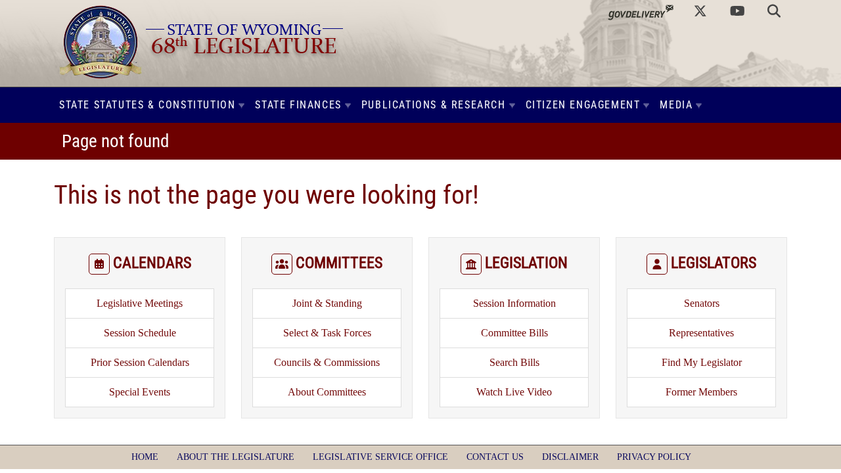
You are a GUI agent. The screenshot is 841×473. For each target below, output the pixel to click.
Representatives (701, 332)
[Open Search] (774, 11)
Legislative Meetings (140, 303)
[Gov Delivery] (640, 11)
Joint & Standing (327, 303)
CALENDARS (152, 263)
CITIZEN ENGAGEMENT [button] (583, 105)
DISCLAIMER (570, 457)
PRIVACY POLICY (654, 457)
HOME (144, 457)
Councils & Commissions (327, 362)
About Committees (327, 391)
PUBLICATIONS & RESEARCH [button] (433, 105)
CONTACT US (495, 457)
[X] (700, 11)
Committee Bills (514, 332)
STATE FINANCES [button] (298, 105)
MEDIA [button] (676, 105)
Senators (701, 303)
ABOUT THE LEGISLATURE (235, 457)
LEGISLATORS (713, 263)
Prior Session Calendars (140, 362)
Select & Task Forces (327, 332)
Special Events (139, 391)
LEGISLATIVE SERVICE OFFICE (380, 457)
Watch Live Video (514, 391)
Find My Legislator (702, 362)
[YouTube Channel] (737, 11)
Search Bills (514, 362)
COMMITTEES (339, 263)
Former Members (701, 391)
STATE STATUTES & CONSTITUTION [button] (147, 105)
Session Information (514, 303)
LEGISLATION (526, 263)
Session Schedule (140, 332)
